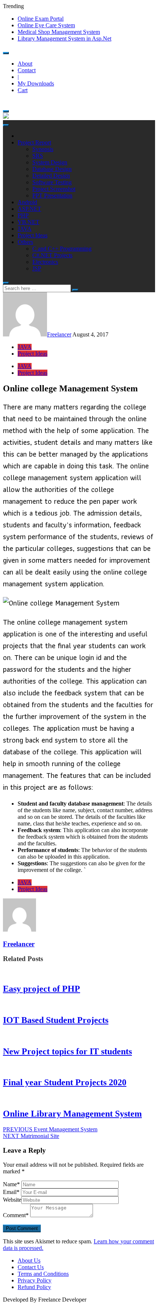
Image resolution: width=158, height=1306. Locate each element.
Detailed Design (51, 175)
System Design (49, 162)
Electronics (45, 262)
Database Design (52, 169)
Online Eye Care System (46, 25)
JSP (36, 268)
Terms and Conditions (43, 1274)
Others (25, 242)
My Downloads (36, 83)
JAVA (25, 229)
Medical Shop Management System (59, 32)
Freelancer (59, 334)
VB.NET (28, 222)
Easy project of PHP (41, 989)
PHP (23, 215)
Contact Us (31, 1267)
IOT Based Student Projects (55, 1020)
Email (11, 1192)
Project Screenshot (53, 189)
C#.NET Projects (52, 255)
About (25, 63)
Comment (16, 1215)
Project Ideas (32, 235)
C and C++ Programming (61, 248)
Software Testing (52, 182)
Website (12, 1200)
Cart (23, 90)
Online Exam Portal (41, 18)
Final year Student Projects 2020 (64, 1082)
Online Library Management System (72, 1113)
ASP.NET (29, 209)
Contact (27, 70)
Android (27, 202)
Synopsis (42, 149)
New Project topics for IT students (67, 1051)
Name (11, 1184)
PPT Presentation (52, 195)
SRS (37, 156)
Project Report (34, 142)
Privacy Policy (34, 1280)
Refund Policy (34, 1287)
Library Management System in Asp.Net (64, 38)
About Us (29, 1260)
